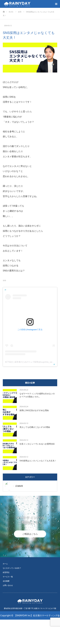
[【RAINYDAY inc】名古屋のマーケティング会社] (31, 4)
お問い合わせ (8, 585)
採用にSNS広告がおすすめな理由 (34, 410)
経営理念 (6, 572)
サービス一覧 (8, 576)
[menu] (56, 4)
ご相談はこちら (30, 533)
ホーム (5, 563)
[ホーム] (4, 11)
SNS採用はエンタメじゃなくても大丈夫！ (38, 460)
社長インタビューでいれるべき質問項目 (37, 444)
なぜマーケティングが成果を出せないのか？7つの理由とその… (37, 395)
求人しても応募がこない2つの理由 (35, 427)
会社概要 (6, 581)
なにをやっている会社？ (12, 568)
